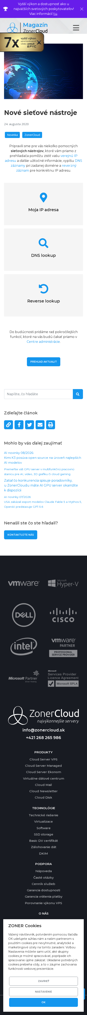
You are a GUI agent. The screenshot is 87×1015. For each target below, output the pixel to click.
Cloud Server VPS (43, 759)
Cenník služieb (43, 884)
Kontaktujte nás (20, 534)
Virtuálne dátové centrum (43, 778)
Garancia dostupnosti (43, 890)
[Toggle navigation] (79, 28)
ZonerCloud (32, 135)
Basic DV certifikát (43, 841)
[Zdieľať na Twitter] (29, 424)
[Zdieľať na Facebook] (19, 424)
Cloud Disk (43, 797)
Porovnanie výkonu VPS (43, 903)
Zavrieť (43, 981)
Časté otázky (43, 877)
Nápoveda (43, 871)
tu (55, 14)
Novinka (12, 135)
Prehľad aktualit (43, 361)
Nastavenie (43, 991)
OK (43, 1002)
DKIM (43, 853)
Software (44, 828)
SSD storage (43, 834)
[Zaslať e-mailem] (40, 424)
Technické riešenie (43, 815)
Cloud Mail (43, 785)
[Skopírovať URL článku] (8, 424)
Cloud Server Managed (43, 766)
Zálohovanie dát (43, 847)
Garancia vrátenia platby (43, 896)
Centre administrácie (43, 342)
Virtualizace (43, 821)
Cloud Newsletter (43, 791)
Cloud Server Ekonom (43, 772)
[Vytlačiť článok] (50, 424)
